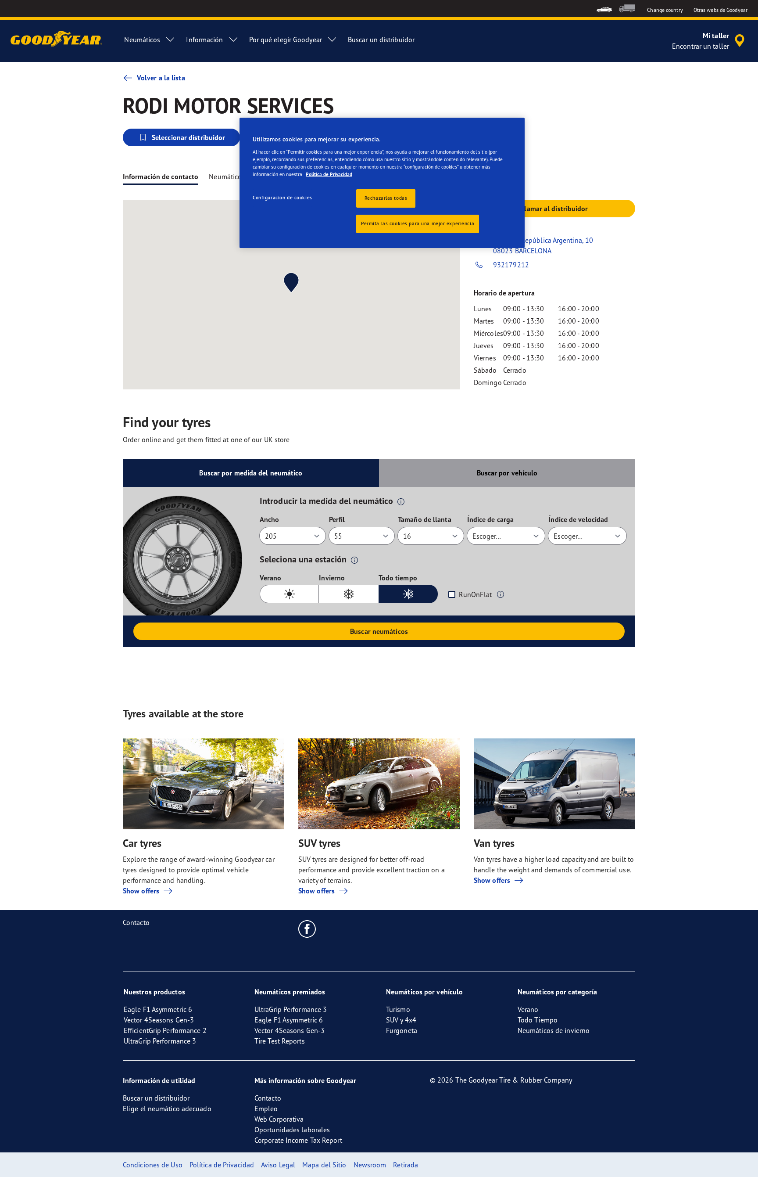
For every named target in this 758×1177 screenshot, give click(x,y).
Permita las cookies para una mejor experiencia (417, 223)
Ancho (269, 519)
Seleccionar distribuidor (188, 137)
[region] (382, 183)
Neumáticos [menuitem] (142, 39)
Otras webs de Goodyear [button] (720, 10)
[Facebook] (307, 928)
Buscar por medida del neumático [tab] (250, 472)
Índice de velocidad (578, 519)
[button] (401, 501)
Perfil (337, 519)
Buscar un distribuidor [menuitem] (381, 39)
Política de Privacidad (329, 174)
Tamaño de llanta (424, 519)
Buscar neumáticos (379, 631)
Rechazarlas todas (386, 198)
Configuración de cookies (282, 197)
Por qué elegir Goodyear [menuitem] (285, 39)
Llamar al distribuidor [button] (554, 208)
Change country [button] (665, 10)
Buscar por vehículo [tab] (507, 472)
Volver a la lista (161, 77)
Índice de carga (490, 519)
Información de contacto (160, 176)
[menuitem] (604, 8)
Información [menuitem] (204, 39)
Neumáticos (227, 176)
